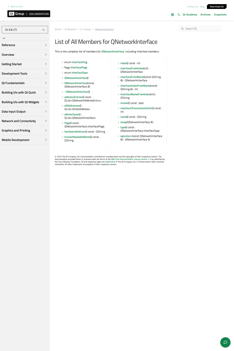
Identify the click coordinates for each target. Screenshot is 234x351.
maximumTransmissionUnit (136, 108)
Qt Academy (190, 14)
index (123, 63)
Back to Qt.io (17, 6)
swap (123, 122)
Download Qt (217, 6)
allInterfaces (71, 114)
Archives (205, 14)
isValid (124, 103)
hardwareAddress (75, 131)
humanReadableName (77, 137)
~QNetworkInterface (76, 92)
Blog (202, 6)
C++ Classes (85, 29)
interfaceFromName (132, 77)
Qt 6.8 (58, 29)
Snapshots (220, 14)
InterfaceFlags (79, 67)
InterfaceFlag (79, 62)
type (123, 127)
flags (67, 123)
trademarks (110, 161)
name (123, 117)
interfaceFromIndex (131, 68)
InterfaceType (80, 72)
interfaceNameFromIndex (135, 94)
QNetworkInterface (112, 51)
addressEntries (73, 97)
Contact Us (192, 6)
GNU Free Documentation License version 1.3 (131, 159)
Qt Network (70, 29)
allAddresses (72, 105)
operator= (126, 136)
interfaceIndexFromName (135, 86)
